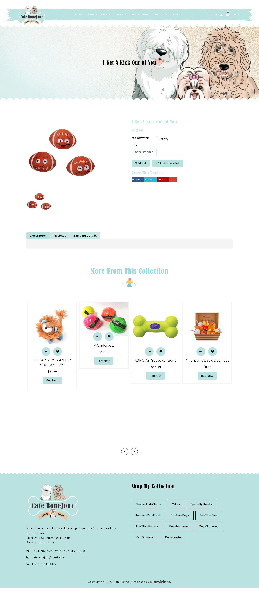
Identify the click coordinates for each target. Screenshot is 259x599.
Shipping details (85, 236)
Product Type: (140, 138)
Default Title (144, 152)
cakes (176, 504)
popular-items (179, 526)
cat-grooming (145, 537)
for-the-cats (209, 515)
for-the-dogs (179, 515)
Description (38, 236)
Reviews (60, 236)
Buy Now (52, 380)
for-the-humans (147, 526)
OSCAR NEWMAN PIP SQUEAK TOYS (52, 362)
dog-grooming (208, 526)
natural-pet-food (148, 515)
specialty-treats (201, 504)
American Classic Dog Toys (207, 360)
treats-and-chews (148, 504)
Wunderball (104, 345)
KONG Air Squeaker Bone (156, 360)
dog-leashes (174, 537)
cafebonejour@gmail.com (48, 557)
